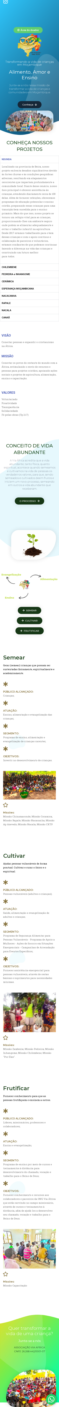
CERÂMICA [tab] (8, 281)
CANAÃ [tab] (6, 317)
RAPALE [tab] (6, 303)
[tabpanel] (29, 213)
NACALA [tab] (6, 310)
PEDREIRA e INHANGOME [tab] (16, 274)
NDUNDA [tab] (6, 159)
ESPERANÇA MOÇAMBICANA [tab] (18, 288)
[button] (28, 30)
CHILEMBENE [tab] (9, 267)
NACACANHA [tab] (9, 295)
